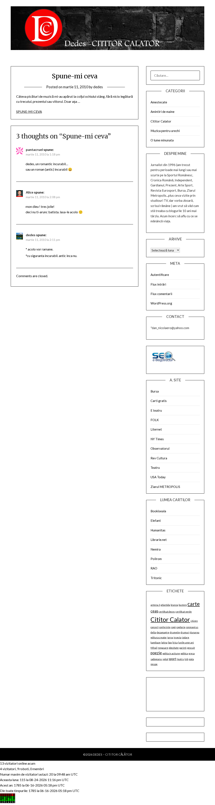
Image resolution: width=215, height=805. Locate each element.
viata (191, 659)
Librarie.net (159, 539)
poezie (156, 653)
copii (173, 627)
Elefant (156, 520)
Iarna (170, 637)
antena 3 (155, 604)
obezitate (174, 647)
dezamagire (163, 632)
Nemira (156, 549)
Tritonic (156, 578)
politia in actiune (171, 653)
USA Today (158, 477)
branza (174, 604)
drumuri (185, 632)
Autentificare (160, 275)
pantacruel (34, 150)
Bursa (155, 391)
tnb (186, 659)
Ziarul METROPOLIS (165, 487)
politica (184, 653)
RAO (154, 568)
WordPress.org (161, 303)
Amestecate (159, 102)
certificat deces (167, 611)
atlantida (165, 604)
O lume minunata (162, 140)
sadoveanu (156, 659)
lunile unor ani (186, 642)
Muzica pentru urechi (165, 131)
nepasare (163, 647)
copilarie (180, 627)
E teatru (156, 410)
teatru (180, 659)
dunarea (194, 632)
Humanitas (158, 530)
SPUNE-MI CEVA (29, 111)
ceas (154, 611)
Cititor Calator (161, 121)
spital (165, 659)
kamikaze (156, 642)
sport (172, 659)
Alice (29, 192)
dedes (98, 87)
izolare (185, 637)
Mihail (154, 647)
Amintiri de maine (162, 111)
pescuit (191, 647)
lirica (175, 642)
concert (155, 627)
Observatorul (160, 448)
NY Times (157, 439)
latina (164, 642)
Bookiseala (158, 511)
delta (153, 632)
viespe (154, 664)
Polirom (156, 559)
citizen (194, 620)
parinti (182, 647)
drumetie (175, 632)
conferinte (164, 627)
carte (193, 604)
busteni (183, 604)
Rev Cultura (159, 458)
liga (170, 642)
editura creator (159, 637)
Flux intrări (158, 284)
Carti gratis (159, 401)
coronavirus (192, 627)
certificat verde (184, 611)
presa (192, 653)
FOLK (155, 420)
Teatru (155, 467)
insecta (177, 637)
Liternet (156, 429)
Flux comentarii (161, 294)
